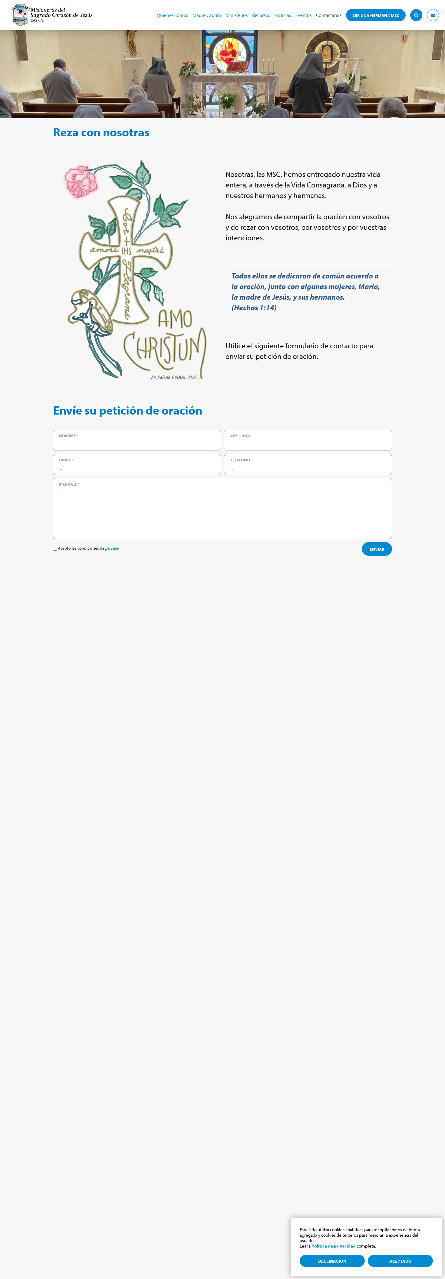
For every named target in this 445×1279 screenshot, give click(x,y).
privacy (112, 548)
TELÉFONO (240, 460)
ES (433, 15)
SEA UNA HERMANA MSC (375, 15)
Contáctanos (328, 15)
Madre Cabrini (207, 15)
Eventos (303, 15)
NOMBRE (68, 435)
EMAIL (66, 460)
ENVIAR (377, 549)
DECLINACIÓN (332, 1261)
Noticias (283, 15)
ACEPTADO (400, 1261)
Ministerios (237, 15)
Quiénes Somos (172, 15)
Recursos (261, 15)
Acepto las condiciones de (88, 548)
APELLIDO (241, 435)
